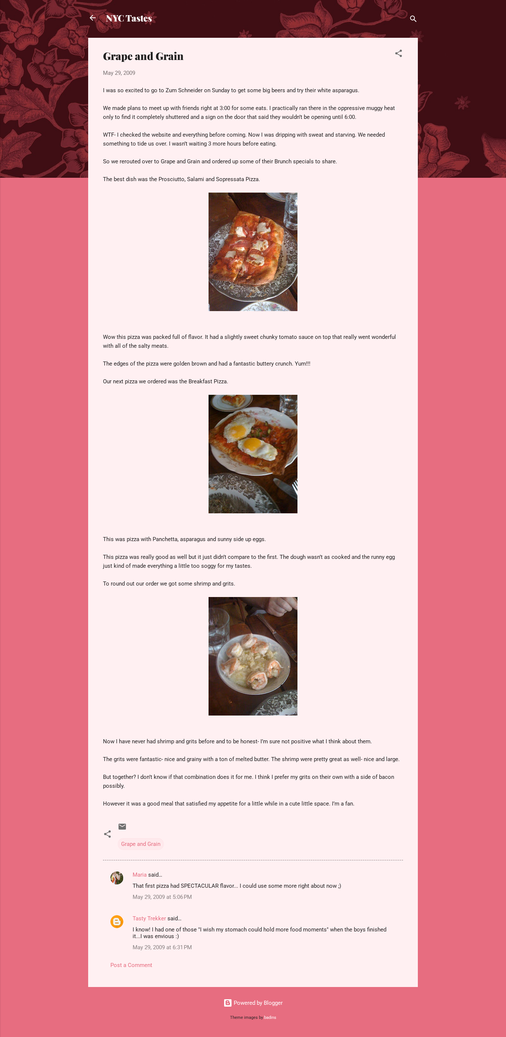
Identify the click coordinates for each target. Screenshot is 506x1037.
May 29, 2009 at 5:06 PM (162, 897)
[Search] (413, 20)
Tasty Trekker (149, 918)
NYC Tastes (129, 18)
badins (270, 1017)
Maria (140, 874)
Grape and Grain (140, 844)
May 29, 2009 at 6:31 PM (162, 947)
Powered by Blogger (257, 1003)
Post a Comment (131, 965)
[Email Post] (122, 829)
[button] (398, 54)
